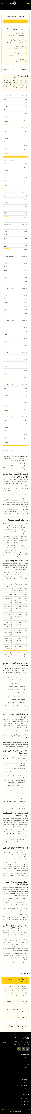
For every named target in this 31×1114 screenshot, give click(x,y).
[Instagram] (27, 1049)
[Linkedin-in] (23, 1049)
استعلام (6, 121)
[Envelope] (19, 1049)
